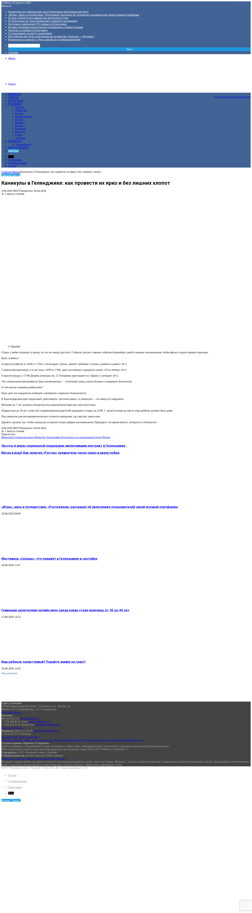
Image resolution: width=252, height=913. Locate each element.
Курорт (19, 113)
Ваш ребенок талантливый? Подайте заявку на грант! (43, 662)
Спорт (18, 134)
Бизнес (19, 125)
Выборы (20, 122)
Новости (14, 94)
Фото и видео (18, 147)
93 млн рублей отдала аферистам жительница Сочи (38, 17)
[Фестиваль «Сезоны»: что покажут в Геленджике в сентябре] (34, 551)
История (20, 128)
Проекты (15, 141)
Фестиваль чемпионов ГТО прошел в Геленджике (37, 24)
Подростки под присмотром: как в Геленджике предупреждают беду (48, 11)
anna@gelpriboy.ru (38, 721)
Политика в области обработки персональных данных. (33, 758)
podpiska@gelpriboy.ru (46, 730)
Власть (19, 119)
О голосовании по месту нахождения (30, 33)
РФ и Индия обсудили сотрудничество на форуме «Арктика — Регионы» (51, 36)
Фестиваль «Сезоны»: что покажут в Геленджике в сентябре (49, 559)
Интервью (15, 100)
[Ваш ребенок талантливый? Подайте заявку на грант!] (34, 655)
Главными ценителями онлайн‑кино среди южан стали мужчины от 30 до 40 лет (65, 610)
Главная (6, 171)
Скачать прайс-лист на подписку (20, 737)
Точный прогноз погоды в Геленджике (232, 97)
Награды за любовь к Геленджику (28, 30)
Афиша (13, 150)
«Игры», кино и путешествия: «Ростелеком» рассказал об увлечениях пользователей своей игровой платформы (73, 14)
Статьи (13, 97)
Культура (20, 131)
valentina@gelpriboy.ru (47, 724)
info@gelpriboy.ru (11, 712)
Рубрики (15, 104)
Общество (21, 110)
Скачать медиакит (11, 727)
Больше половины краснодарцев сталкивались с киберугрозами (45, 27)
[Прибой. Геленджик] (27, 78)
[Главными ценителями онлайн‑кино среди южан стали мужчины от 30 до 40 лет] (34, 603)
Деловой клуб (23, 144)
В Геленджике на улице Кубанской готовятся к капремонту (43, 21)
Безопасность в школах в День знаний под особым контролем (44, 39)
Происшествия (23, 116)
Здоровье (20, 138)
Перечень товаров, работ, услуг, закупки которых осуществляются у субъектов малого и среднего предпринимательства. (72, 740)
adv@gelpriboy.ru (29, 718)
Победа (19, 107)
